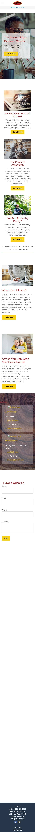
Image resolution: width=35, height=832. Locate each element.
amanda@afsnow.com (15, 460)
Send (6, 538)
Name (4, 486)
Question (5, 522)
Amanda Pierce (11, 441)
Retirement (17, 830)
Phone (4, 510)
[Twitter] (19, 822)
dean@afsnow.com (14, 428)
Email (4, 498)
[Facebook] (15, 822)
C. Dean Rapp (10, 412)
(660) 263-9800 (12, 420)
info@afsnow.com (17, 819)
